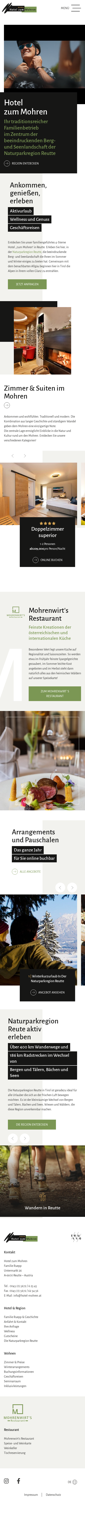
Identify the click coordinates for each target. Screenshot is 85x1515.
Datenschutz (53, 1494)
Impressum (31, 1494)
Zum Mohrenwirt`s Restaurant (55, 694)
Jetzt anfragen (27, 284)
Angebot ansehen (51, 992)
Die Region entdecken (32, 1124)
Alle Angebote (30, 871)
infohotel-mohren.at (27, 1295)
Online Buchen (51, 560)
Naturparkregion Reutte (26, 252)
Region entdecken (25, 163)
